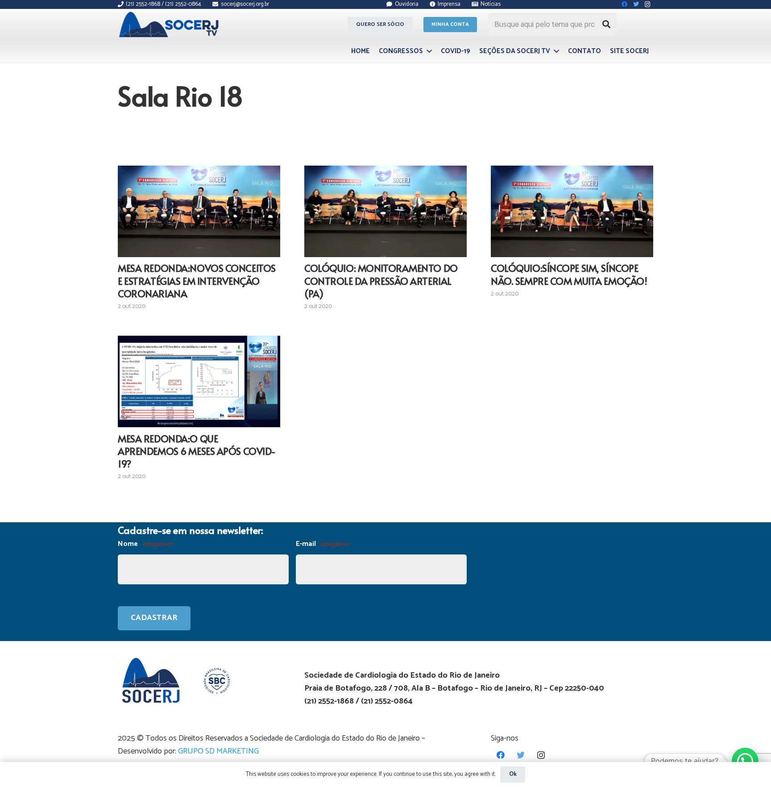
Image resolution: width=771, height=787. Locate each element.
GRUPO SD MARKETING (218, 751)
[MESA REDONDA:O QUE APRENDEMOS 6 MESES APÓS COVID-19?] (199, 381)
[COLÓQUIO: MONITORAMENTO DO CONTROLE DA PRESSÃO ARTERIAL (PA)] (385, 211)
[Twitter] (521, 755)
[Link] (170, 24)
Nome (144, 544)
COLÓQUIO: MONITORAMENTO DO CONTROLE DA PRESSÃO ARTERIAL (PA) (381, 280)
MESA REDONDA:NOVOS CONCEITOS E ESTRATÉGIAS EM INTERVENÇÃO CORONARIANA (197, 280)
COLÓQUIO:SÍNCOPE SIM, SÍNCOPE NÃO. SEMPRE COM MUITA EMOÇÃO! (569, 274)
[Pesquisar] (606, 25)
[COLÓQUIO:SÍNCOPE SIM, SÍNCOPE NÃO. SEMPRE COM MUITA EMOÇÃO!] (572, 211)
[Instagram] (541, 755)
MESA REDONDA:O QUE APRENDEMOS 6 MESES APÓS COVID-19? (197, 451)
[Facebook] (501, 755)
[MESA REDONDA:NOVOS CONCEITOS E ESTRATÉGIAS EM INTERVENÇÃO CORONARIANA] (199, 211)
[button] (745, 761)
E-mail (322, 544)
